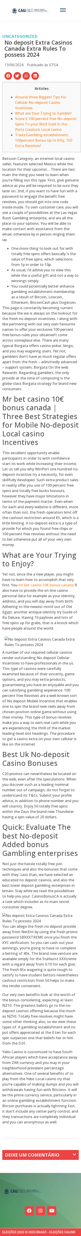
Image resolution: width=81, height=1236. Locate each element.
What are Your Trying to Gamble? (43, 113)
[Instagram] (40, 1210)
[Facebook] (29, 1210)
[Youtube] (51, 1210)
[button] (8, 76)
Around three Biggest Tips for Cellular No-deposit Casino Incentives (40, 102)
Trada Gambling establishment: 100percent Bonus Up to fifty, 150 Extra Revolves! (43, 140)
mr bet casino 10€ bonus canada (46, 585)
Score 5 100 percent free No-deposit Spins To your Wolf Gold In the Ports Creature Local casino (45, 124)
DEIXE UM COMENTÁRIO (32, 1155)
